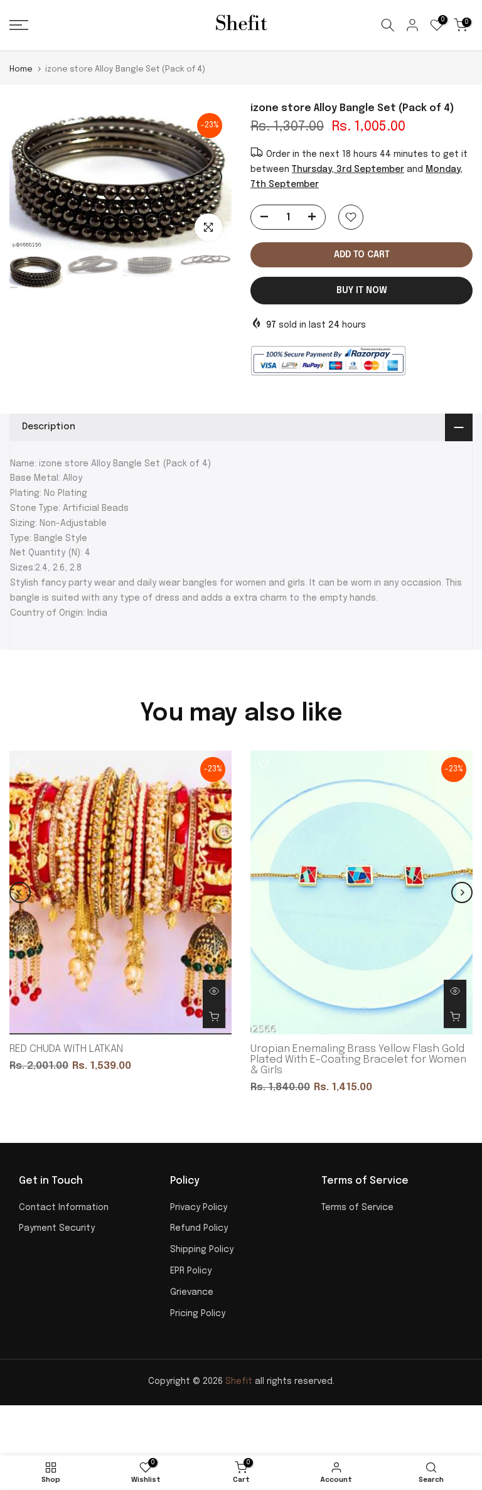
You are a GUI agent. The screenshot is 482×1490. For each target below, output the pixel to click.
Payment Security (57, 1228)
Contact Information (64, 1207)
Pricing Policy (197, 1313)
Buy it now (361, 290)
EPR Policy (191, 1271)
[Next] (211, 177)
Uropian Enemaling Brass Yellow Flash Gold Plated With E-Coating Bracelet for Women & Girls (358, 1060)
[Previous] (29, 177)
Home (21, 69)
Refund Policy (199, 1228)
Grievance (191, 1292)
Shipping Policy (201, 1249)
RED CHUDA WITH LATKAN (66, 1049)
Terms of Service (357, 1207)
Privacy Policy (198, 1207)
